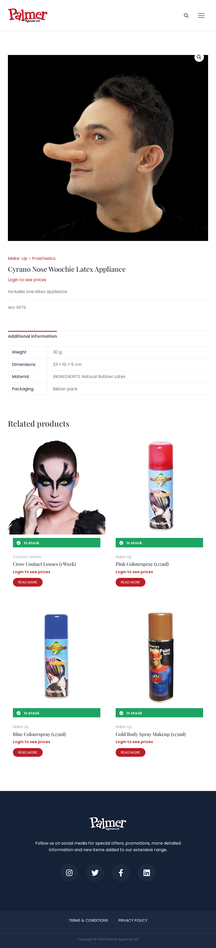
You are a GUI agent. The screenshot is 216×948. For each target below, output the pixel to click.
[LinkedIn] (147, 873)
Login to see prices (27, 280)
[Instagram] (69, 873)
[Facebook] (121, 873)
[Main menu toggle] (201, 15)
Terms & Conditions (88, 920)
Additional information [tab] (32, 336)
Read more (27, 582)
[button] (186, 16)
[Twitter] (95, 873)
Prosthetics (44, 258)
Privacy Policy (133, 920)
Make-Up (17, 258)
